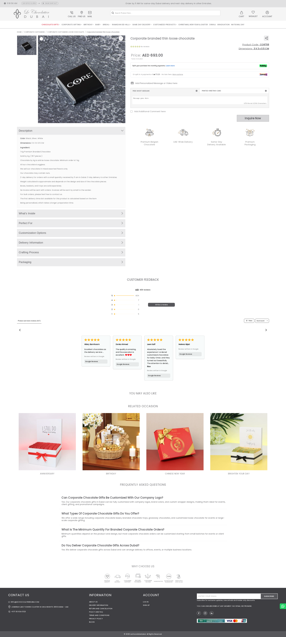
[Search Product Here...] (112, 13)
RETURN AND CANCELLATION (100, 608)
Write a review (161, 304)
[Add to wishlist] (121, 38)
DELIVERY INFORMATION (98, 605)
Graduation (223, 24)
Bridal (106, 24)
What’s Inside (27, 213)
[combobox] (165, 13)
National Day (237, 24)
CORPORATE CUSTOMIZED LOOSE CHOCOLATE (65, 32)
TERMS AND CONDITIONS (99, 615)
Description (25, 130)
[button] (125, 295)
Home (19, 32)
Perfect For (25, 223)
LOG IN (145, 602)
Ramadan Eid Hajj (121, 24)
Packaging (25, 262)
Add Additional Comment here (150, 111)
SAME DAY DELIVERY (141, 24)
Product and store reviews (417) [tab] (29, 321)
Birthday (88, 24)
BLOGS (92, 622)
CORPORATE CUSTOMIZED (34, 32)
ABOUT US (93, 602)
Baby (97, 24)
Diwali (212, 24)
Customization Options (32, 232)
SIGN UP (146, 605)
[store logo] (31, 14)
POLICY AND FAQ (96, 612)
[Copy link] (266, 38)
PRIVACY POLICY (96, 618)
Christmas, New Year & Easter (193, 24)
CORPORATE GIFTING (71, 24)
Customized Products (164, 24)
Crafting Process (29, 252)
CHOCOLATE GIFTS (50, 24)
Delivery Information (31, 242)
